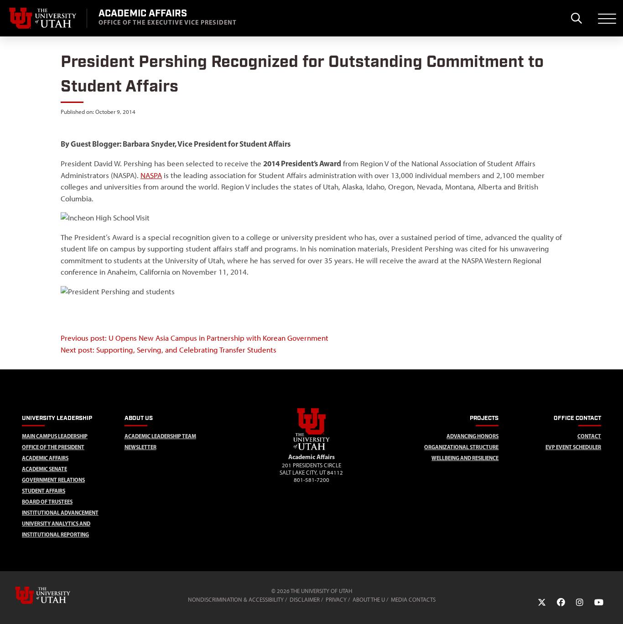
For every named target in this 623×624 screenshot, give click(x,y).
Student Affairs (43, 490)
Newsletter (140, 447)
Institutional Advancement (60, 512)
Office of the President (53, 447)
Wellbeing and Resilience (464, 458)
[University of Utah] (55, 595)
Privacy (336, 599)
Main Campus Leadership (55, 436)
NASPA (151, 175)
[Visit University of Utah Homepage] (43, 18)
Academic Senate (44, 468)
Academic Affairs (45, 458)
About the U (369, 599)
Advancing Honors (472, 436)
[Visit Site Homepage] (311, 448)
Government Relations (53, 479)
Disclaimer (305, 599)
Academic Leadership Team (160, 436)
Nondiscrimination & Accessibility (236, 599)
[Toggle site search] (576, 18)
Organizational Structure (461, 447)
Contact (589, 436)
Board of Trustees (47, 501)
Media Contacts (413, 599)
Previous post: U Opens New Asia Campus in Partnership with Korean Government (194, 338)
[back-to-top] (612, 606)
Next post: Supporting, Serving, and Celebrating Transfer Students (168, 349)
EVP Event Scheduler (573, 447)
